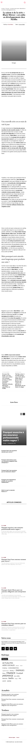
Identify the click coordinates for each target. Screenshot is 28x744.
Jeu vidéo (17, 676)
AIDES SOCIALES (8, 665)
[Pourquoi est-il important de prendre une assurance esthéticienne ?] (23, 481)
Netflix (11, 678)
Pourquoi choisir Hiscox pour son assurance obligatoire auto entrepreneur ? (9, 461)
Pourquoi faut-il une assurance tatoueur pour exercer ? (9, 451)
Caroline (4, 443)
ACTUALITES (7, 663)
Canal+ (21, 665)
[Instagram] (7, 648)
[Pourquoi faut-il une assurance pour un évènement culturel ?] (23, 471)
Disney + (12, 670)
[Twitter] (11, 648)
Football (19, 673)
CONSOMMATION (13, 668)
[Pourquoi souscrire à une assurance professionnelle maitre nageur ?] (14, 428)
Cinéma (4, 668)
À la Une (7, 8)
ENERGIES (20, 670)
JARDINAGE (7, 675)
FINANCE (10, 673)
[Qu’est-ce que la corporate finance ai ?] (23, 491)
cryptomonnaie (5, 670)
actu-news (10, 24)
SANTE (4, 681)
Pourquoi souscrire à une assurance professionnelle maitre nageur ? (13, 436)
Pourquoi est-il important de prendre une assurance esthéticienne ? (8, 481)
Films (3, 673)
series (9, 681)
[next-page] (24, 414)
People (16, 678)
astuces (17, 665)
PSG (20, 678)
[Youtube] (15, 648)
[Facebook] (3, 648)
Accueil (2, 8)
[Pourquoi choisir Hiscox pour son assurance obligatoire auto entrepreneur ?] (23, 461)
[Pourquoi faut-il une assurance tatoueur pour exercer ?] (23, 451)
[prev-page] (21, 414)
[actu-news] (14, 396)
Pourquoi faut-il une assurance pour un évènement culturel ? (9, 471)
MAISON (4, 678)
